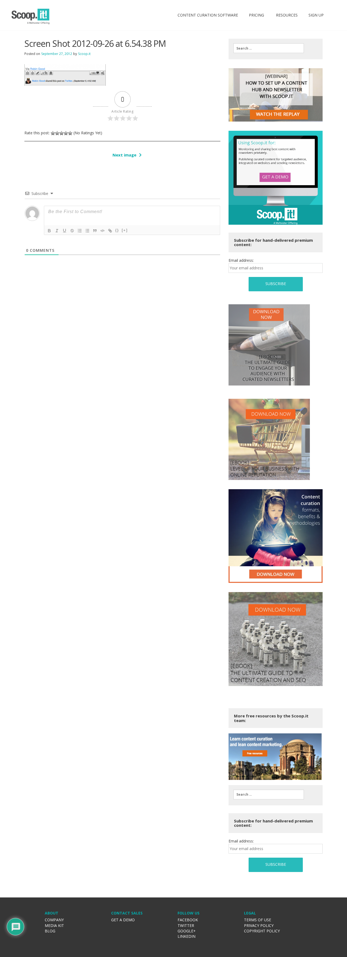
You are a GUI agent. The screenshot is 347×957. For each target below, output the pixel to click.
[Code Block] (102, 230)
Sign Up (316, 15)
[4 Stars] (66, 133)
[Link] (110, 230)
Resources (286, 15)
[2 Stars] (57, 133)
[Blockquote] (95, 230)
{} (117, 230)
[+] (125, 230)
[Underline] (64, 230)
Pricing (256, 15)
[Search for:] (268, 48)
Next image (124, 155)
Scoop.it (84, 53)
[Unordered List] (87, 230)
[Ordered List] (79, 230)
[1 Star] (53, 133)
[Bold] (49, 230)
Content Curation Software (208, 15)
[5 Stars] (70, 133)
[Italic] (57, 230)
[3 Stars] (61, 133)
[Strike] (72, 230)
